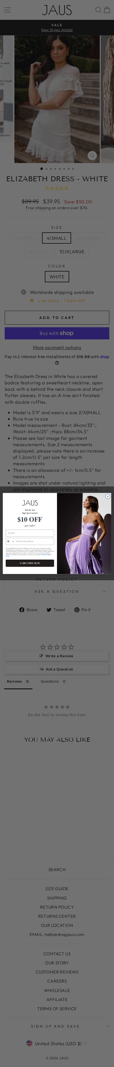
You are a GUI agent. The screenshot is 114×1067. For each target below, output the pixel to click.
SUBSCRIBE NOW (30, 563)
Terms (8, 556)
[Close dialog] (107, 496)
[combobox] (10, 541)
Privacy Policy (46, 554)
